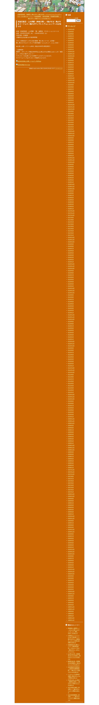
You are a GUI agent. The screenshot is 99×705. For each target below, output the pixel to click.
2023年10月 (71, 56)
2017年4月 (71, 228)
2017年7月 (71, 222)
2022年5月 (71, 93)
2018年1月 (71, 208)
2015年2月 (71, 286)
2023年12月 (71, 51)
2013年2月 (71, 337)
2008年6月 (71, 458)
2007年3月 (71, 487)
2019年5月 (71, 173)
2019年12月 (71, 157)
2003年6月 (71, 560)
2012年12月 (71, 341)
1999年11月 (71, 609)
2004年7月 (71, 536)
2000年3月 (71, 604)
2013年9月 (71, 321)
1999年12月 (71, 607)
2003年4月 (71, 562)
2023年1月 (71, 75)
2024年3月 (71, 45)
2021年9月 (71, 111)
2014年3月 (71, 308)
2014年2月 (71, 310)
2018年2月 (71, 206)
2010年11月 (71, 396)
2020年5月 (71, 146)
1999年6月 (71, 613)
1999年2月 (71, 615)
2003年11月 (71, 551)
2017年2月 (71, 233)
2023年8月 (71, 60)
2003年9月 (71, 556)
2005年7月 (71, 522)
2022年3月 (71, 98)
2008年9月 (71, 452)
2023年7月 (71, 62)
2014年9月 (71, 295)
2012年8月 (71, 350)
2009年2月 (71, 441)
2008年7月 (71, 456)
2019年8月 (71, 166)
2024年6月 (71, 38)
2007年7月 (71, 478)
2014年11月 (71, 290)
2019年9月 (71, 164)
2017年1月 (71, 235)
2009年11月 (71, 421)
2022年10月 (71, 82)
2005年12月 (71, 516)
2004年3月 (71, 542)
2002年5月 (71, 582)
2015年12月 (71, 264)
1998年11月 (71, 620)
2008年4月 (71, 463)
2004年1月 (71, 547)
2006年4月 (71, 509)
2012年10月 (71, 345)
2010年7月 (71, 405)
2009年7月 (71, 430)
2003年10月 (71, 553)
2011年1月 (71, 392)
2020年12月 (71, 131)
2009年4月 (71, 436)
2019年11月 (71, 160)
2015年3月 (71, 283)
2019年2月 (71, 179)
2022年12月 (71, 78)
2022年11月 (71, 80)
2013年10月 (71, 319)
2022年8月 (71, 87)
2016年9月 (71, 244)
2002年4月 (71, 584)
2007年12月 (71, 469)
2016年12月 (71, 237)
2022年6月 (71, 91)
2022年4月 (71, 95)
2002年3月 (71, 587)
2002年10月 (71, 573)
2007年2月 (71, 489)
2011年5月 (71, 383)
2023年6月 (71, 64)
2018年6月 (71, 197)
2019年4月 (71, 175)
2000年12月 (71, 591)
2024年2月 (71, 47)
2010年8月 (71, 403)
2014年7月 (71, 299)
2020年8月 (71, 140)
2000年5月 (71, 600)
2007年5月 (71, 483)
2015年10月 (71, 268)
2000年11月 (71, 593)
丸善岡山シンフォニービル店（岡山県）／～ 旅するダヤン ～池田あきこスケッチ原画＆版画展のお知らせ (74, 639)
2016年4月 (71, 255)
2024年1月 (71, 49)
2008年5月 (71, 461)
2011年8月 (71, 376)
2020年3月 (71, 151)
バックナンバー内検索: (72, 18)
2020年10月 (71, 135)
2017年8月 (71, 219)
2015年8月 (71, 272)
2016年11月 (71, 239)
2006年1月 (71, 514)
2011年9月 (71, 374)
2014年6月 (71, 301)
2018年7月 (71, 195)
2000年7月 (71, 598)
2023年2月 (71, 73)
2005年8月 (71, 520)
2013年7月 (71, 326)
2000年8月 (71, 595)
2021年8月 (71, 113)
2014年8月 (71, 297)
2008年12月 (71, 445)
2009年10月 (71, 423)
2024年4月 (71, 42)
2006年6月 (71, 505)
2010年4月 (71, 412)
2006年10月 (71, 496)
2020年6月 (71, 144)
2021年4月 (71, 122)
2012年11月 (71, 343)
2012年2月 (71, 363)
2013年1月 (71, 339)
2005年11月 (71, 518)
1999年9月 (71, 611)
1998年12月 (71, 618)
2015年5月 (71, 279)
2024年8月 (71, 33)
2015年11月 (71, 266)
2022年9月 (71, 84)
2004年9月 (71, 534)
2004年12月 (71, 529)
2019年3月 (71, 177)
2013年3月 (71, 334)
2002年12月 (71, 569)
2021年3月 (71, 124)
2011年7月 (71, 379)
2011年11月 (71, 370)
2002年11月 (71, 571)
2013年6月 (71, 328)
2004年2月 (71, 545)
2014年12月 (71, 288)
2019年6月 (71, 171)
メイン (31, 16)
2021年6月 (71, 118)
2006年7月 (71, 503)
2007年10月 (71, 474)
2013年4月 (71, 332)
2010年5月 (71, 410)
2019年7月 (71, 168)
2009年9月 (71, 425)
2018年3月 (71, 204)
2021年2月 (71, 126)
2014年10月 (71, 292)
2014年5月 (71, 303)
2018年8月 (71, 193)
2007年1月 (71, 491)
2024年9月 (71, 31)
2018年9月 (71, 191)
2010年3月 (71, 414)
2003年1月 (71, 567)
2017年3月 (71, 230)
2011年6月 (71, 381)
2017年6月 (71, 224)
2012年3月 (71, 361)
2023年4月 (71, 69)
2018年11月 (71, 186)
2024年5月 (71, 40)
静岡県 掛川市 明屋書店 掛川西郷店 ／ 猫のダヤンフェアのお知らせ (74, 663)
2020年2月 (71, 153)
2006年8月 (71, 500)
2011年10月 (71, 372)
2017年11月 (71, 213)
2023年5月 (71, 67)
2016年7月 (71, 248)
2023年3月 (71, 71)
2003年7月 (71, 558)
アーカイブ (71, 26)
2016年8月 (71, 246)
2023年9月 (71, 58)
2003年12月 (71, 549)
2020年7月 (71, 142)
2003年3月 (71, 565)
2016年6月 (71, 250)
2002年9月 (71, 576)
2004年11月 (71, 531)
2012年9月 (71, 348)
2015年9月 (71, 270)
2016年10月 (71, 241)
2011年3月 (71, 387)
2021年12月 (71, 104)
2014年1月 (71, 312)
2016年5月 (71, 253)
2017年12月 (71, 210)
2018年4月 (71, 202)
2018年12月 (71, 184)
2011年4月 (71, 385)
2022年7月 (71, 89)
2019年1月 (71, 182)
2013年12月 (71, 314)
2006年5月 (71, 507)
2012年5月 (71, 357)
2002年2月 (71, 589)
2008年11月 (71, 447)
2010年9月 (71, 401)
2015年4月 (71, 281)
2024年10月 (71, 29)
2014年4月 (71, 306)
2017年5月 (71, 226)
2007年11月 (71, 472)
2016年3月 (71, 257)
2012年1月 (71, 365)
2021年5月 (71, 120)
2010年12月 (71, 394)
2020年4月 (71, 149)
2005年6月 (71, 525)
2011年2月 (71, 390)
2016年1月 (71, 261)
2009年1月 (71, 443)
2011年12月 (71, 368)
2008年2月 (71, 465)
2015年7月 (71, 275)
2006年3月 (71, 511)
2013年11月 (71, 317)
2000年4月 (71, 602)
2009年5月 (71, 434)
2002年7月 (71, 580)
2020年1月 (71, 155)
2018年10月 (71, 188)
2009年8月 (71, 427)
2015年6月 (71, 277)
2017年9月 (71, 217)
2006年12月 (71, 494)
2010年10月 (71, 399)
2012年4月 (71, 359)
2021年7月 (71, 115)
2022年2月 (71, 100)
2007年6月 (71, 480)
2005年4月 (71, 527)
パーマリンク (59, 68)
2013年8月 (71, 323)
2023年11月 (71, 53)
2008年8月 (71, 454)
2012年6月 (71, 354)
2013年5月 (71, 330)
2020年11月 (71, 133)
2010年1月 (71, 416)
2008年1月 (71, 467)
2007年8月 (71, 476)
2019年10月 (71, 162)
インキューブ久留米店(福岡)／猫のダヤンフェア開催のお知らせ (74, 676)
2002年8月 (71, 578)
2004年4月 (71, 540)
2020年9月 (71, 137)
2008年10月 (71, 449)
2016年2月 (71, 259)
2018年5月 (71, 199)
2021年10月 (71, 109)
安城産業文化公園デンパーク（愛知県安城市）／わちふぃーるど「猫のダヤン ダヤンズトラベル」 (74, 648)
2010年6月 (71, 407)
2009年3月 (71, 438)
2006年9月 (71, 498)
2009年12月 (71, 418)
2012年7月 (71, 352)
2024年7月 (71, 36)
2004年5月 (71, 538)
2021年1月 (71, 129)
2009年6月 (71, 432)
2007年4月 (71, 485)
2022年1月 (71, 102)
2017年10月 (71, 215)
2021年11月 (71, 106)
